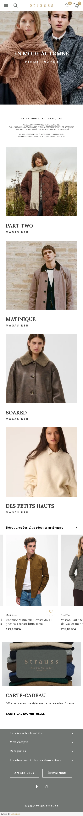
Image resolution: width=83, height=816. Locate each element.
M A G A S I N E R (17, 232)
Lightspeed (15, 814)
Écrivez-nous (57, 773)
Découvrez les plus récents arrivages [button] (34, 527)
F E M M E (31, 61)
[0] (76, 5)
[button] (6, 5)
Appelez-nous (24, 773)
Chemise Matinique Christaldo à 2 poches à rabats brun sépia (29, 622)
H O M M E (51, 61)
